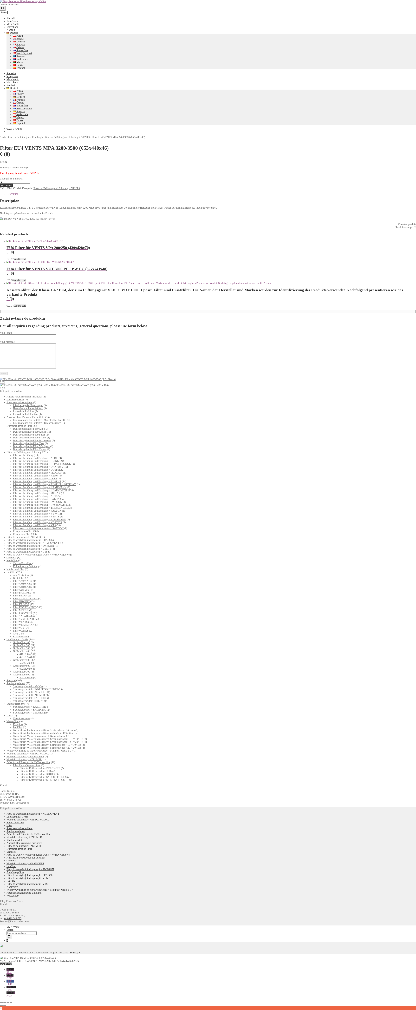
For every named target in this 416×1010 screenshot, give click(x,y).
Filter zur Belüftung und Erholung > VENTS (67, 137)
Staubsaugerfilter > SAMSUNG (29, 709)
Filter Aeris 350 (21, 589)
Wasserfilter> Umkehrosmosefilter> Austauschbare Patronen (44, 730)
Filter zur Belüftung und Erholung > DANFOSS (38, 466)
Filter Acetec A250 (22, 586)
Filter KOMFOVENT (24, 607)
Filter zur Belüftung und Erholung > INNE (35, 478)
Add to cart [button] (20, 259)
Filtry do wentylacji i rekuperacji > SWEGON (30, 545)
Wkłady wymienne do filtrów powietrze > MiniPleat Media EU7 (39, 750)
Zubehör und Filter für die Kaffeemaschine (28, 762)
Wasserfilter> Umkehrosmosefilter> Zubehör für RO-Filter (43, 733)
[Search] (3, 8)
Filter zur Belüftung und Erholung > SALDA (36, 499)
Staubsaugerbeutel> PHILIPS (28, 701)
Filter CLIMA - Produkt (25, 598)
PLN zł (10, 971)
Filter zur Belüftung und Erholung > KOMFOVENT (40, 490)
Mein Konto (12, 24)
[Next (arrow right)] (4, 1005)
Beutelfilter (18, 578)
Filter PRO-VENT (22, 613)
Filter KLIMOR (21, 604)
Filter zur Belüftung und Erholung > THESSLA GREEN (42, 507)
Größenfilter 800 (21, 674)
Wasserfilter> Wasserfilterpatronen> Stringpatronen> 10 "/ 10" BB (47, 744)
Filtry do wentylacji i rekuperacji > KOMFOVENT (32, 542)
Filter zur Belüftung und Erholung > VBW (35, 513)
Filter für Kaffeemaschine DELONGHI (40, 768)
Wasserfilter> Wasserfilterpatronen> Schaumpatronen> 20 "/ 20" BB (48, 741)
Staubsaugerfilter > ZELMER (28, 712)
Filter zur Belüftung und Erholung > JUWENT (37, 481)
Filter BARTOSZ (22, 592)
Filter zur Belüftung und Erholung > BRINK (36, 461)
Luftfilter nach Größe (17, 639)
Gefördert (11, 557)
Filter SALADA (21, 616)
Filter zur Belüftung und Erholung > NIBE (35, 496)
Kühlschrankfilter (15, 569)
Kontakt (10, 29)
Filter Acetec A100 (22, 581)
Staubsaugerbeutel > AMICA (28, 686)
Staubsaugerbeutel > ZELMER (29, 695)
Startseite (11, 18)
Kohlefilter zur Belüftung (26, 566)
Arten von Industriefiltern (19, 402)
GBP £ (9, 977)
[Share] (7, 1002)
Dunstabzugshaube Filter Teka (28, 443)
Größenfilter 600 (21, 665)
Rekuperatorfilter (21, 534)
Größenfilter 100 (21, 642)
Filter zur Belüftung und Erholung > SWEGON (37, 502)
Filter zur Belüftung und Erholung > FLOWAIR (37, 472)
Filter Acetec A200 (22, 583)
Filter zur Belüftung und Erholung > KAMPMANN (39, 487)
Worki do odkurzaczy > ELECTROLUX (27, 753)
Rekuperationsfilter (22, 531)
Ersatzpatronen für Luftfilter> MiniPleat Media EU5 (39, 420)
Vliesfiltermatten (21, 718)
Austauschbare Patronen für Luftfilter (25, 417)
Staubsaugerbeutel (15, 683)
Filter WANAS (20, 630)
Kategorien (12, 21)
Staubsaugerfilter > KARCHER (29, 706)
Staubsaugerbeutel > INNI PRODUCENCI (35, 689)
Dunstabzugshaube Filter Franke (29, 437)
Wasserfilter (12, 721)
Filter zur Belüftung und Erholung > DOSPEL (37, 469)
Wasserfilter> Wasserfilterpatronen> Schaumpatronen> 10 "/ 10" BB (48, 739)
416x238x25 (26, 654)
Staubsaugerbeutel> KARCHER (30, 698)
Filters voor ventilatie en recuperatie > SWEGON (38, 528)
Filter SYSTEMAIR (23, 619)
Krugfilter (18, 724)
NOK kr (10, 994)
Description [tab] (12, 193)
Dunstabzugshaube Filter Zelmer (29, 449)
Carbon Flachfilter (22, 563)
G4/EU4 (17, 633)
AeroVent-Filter (21, 575)
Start (2, 137)
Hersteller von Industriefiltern (28, 408)
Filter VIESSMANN (23, 624)
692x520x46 (26, 668)
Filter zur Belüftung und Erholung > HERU (35, 475)
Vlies (9, 715)
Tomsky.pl (75, 952)
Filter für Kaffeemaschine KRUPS (37, 774)
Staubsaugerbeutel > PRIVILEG (29, 692)
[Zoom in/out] (1, 1002)
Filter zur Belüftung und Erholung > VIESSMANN (39, 519)
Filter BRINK (20, 595)
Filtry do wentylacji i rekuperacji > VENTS (28, 548)
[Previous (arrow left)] (1, 1005)
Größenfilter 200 (21, 645)
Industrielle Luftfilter (23, 411)
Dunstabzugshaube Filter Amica (29, 431)
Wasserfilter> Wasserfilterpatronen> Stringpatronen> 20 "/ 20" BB (47, 747)
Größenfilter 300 (21, 648)
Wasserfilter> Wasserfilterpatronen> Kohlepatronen (39, 736)
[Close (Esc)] (11, 1002)
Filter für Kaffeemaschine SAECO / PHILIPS (43, 777)
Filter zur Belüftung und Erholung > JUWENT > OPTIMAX (44, 484)
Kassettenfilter (20, 636)
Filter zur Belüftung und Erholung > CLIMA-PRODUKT (43, 463)
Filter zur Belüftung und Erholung (24, 137)
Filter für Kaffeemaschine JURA (36, 771)
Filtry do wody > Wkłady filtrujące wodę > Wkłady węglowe (38, 554)
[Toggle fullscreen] (4, 1002)
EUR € (10, 982)
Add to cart (6, 185)
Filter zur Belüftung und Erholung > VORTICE (37, 522)
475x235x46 (26, 657)
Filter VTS (18, 627)
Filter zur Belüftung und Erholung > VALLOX (37, 510)
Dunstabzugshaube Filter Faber (29, 434)
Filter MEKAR (21, 610)
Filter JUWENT (21, 601)
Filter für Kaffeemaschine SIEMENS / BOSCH (44, 780)
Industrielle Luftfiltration (25, 414)
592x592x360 (27, 662)
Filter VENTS (20, 622)
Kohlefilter (12, 560)
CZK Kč (11, 988)
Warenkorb (12, 27)
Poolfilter (17, 727)
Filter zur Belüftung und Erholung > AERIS (35, 458)
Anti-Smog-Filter (15, 399)
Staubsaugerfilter (15, 703)
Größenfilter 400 (21, 651)
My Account (12, 926)
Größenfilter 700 (21, 671)
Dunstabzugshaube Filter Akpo (29, 428)
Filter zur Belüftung (23, 455)
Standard (11, 680)
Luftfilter (11, 572)
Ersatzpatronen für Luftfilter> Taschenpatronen (37, 423)
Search (9, 929)
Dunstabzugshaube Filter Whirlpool (31, 446)
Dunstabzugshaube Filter (19, 425)
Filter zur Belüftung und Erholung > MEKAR (36, 493)
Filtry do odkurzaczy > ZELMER (23, 537)
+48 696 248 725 (12, 799)
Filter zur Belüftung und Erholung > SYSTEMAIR (39, 504)
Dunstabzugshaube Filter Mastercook (32, 440)
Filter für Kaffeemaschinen (26, 765)
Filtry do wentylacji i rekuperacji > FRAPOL (29, 540)
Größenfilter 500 (21, 660)
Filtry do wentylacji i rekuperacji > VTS (27, 551)
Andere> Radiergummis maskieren (24, 396)
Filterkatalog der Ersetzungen (28, 405)
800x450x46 (26, 677)
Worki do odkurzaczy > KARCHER (25, 756)
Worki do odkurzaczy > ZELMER (24, 759)
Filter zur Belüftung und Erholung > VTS (34, 525)
